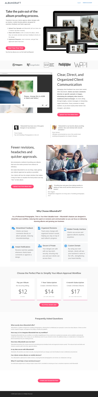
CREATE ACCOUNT (87, 2)
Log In (79, 2)
